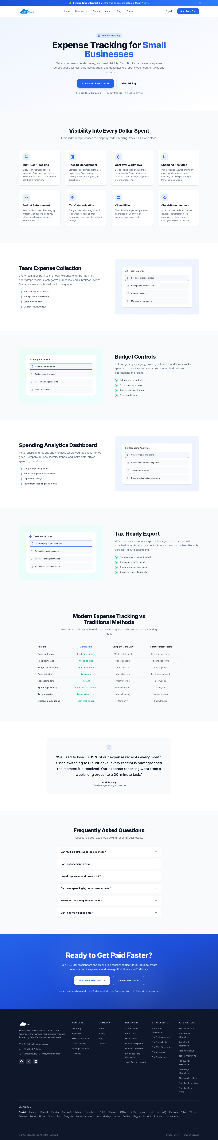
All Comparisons (186, 1028)
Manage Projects (80, 1048)
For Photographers (161, 1037)
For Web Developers (162, 1047)
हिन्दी (151, 1112)
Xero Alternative (186, 1050)
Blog (119, 11)
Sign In (169, 11)
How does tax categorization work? (81, 900)
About (108, 11)
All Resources (132, 1028)
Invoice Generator (134, 1048)
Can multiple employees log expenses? (83, 851)
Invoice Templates (134, 1043)
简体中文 (113, 1112)
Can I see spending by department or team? (86, 888)
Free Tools (130, 1033)
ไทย (59, 1116)
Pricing (96, 11)
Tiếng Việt (68, 1116)
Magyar (136, 1116)
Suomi (51, 1116)
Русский (173, 1112)
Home (67, 11)
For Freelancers (159, 1057)
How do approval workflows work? (81, 876)
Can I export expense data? (77, 912)
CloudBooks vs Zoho (189, 1083)
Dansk (33, 1116)
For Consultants (159, 1042)
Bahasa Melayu (104, 1116)
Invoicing (76, 1028)
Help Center (131, 1038)
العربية (143, 1112)
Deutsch (44, 1112)
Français (33, 1112)
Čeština (126, 1116)
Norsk (42, 1116)
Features (79, 11)
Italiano (78, 1112)
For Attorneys (158, 1052)
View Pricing (128, 83)
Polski (183, 1112)
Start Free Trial (188, 11)
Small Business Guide (135, 1062)
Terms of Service (190, 1135)
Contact (130, 11)
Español (55, 1112)
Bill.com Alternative (188, 1078)
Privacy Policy (172, 1135)
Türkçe (192, 1112)
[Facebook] (21, 1061)
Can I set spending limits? (75, 863)
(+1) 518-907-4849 (31, 1049)
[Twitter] (28, 1061)
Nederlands (90, 1112)
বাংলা (157, 1112)
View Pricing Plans (128, 980)
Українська (172, 1116)
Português (67, 1112)
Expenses (77, 1033)
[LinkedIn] (35, 1061)
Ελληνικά (159, 1116)
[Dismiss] (200, 3)
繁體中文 (124, 1112)
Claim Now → (142, 3)
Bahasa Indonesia (85, 1116)
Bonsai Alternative (187, 1055)
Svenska (23, 1116)
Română (147, 1116)
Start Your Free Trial (94, 83)
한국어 (134, 1112)
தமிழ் (164, 1112)
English (22, 1112)
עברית (117, 1116)
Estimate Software (81, 1038)
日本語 (102, 1112)
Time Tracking (79, 1043)
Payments (77, 1053)
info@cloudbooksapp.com (35, 1044)
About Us (103, 1028)
